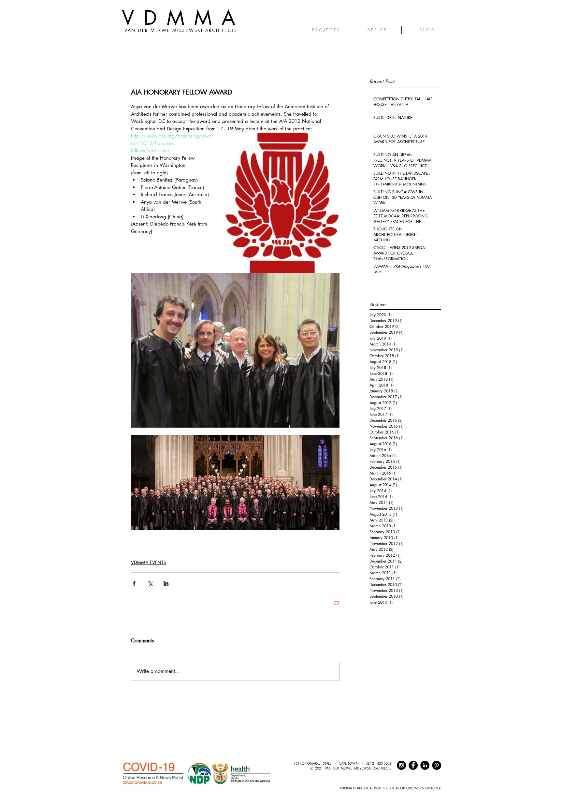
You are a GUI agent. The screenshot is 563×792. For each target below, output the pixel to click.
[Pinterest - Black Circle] (436, 765)
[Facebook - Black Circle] (413, 765)
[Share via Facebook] (134, 583)
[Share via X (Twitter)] (150, 583)
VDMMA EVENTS (148, 562)
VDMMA (183, 18)
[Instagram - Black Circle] (401, 765)
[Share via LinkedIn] (166, 583)
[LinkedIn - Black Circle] (424, 765)
